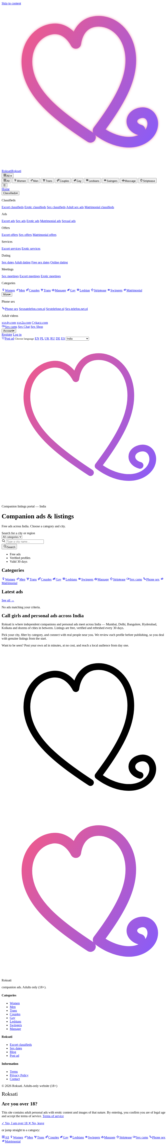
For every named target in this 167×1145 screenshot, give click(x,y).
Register (7, 334)
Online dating (59, 262)
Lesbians (15, 1021)
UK (47, 338)
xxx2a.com (24, 322)
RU (52, 338)
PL (42, 338)
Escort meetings (30, 276)
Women (10, 290)
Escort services (11, 248)
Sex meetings (10, 276)
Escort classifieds (13, 207)
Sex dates (8, 262)
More (7, 294)
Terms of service (53, 1116)
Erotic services (31, 248)
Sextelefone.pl (55, 309)
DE (58, 338)
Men (22, 290)
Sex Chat (24, 326)
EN (37, 338)
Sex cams (11, 326)
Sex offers (25, 234)
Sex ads (21, 221)
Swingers (116, 290)
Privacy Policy (19, 1075)
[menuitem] (6, 180)
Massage (60, 290)
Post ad (14, 1055)
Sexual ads (69, 221)
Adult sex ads (75, 207)
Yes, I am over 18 (15, 1123)
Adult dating (22, 262)
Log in (17, 334)
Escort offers (10, 234)
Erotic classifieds (35, 207)
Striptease (100, 290)
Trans (47, 290)
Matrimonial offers (44, 234)
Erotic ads (32, 221)
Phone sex (11, 309)
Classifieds (10, 193)
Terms (14, 1071)
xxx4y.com (9, 322)
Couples (34, 290)
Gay (73, 290)
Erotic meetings (51, 276)
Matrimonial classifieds (99, 207)
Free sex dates (40, 262)
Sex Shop (37, 326)
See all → (8, 600)
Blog (13, 1052)
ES (63, 338)
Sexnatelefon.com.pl (32, 309)
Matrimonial (134, 290)
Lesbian (85, 290)
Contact (15, 1079)
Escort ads (8, 221)
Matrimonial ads (50, 221)
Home (6, 189)
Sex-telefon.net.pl (76, 309)
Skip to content (11, 3)
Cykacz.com (40, 322)
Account (8, 330)
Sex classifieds (56, 207)
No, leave (36, 1123)
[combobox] (25, 542)
